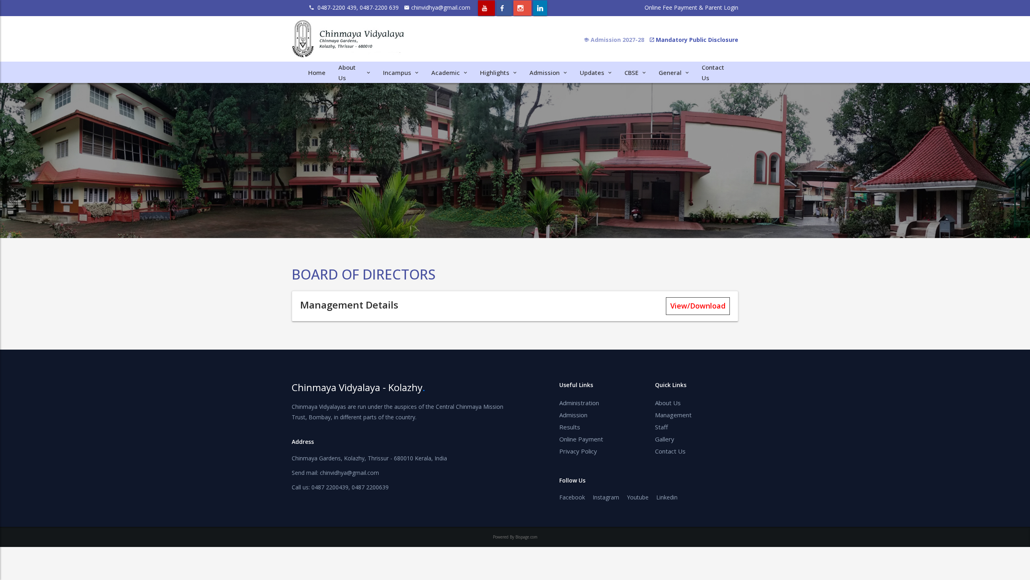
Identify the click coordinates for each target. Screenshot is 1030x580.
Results (569, 427)
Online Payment (581, 439)
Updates (592, 72)
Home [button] (316, 72)
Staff (661, 427)
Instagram (606, 497)
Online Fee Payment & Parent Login (691, 7)
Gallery (664, 439)
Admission (573, 415)
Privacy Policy (578, 451)
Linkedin (667, 497)
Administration (579, 403)
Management (673, 415)
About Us (668, 403)
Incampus (397, 72)
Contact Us (670, 451)
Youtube (638, 497)
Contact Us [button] (713, 72)
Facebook (572, 497)
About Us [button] (347, 72)
